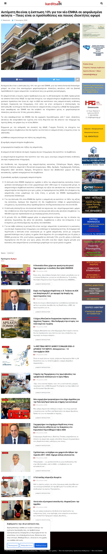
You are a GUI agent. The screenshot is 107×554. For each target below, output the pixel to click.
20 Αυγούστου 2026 (41, 405)
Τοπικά (5, 266)
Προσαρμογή (13, 545)
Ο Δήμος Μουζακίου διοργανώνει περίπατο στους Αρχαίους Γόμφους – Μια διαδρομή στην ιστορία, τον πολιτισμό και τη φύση (56, 321)
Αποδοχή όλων (41, 545)
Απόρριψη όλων (26, 545)
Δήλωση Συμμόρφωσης (29, 551)
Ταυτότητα (42, 551)
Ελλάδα (5, 375)
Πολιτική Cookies (97, 551)
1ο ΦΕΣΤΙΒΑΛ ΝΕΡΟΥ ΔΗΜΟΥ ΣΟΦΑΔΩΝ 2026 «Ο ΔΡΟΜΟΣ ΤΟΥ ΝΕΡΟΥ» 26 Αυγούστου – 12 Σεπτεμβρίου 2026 (53, 349)
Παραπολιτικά (7, 478)
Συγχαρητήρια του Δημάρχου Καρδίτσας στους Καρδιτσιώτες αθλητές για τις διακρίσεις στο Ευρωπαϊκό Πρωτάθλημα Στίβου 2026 (53, 427)
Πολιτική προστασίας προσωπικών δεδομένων (74, 551)
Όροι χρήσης (52, 551)
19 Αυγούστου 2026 (41, 507)
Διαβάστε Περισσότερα (42, 284)
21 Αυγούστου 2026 (41, 271)
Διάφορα (6, 319)
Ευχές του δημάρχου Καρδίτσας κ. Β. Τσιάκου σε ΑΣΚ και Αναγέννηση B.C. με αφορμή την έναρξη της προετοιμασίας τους (55, 293)
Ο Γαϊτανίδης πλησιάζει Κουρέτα (47, 477)
